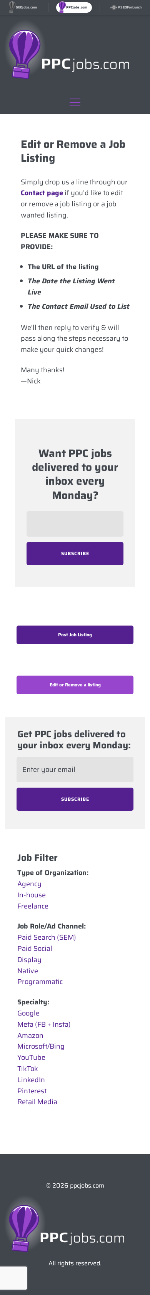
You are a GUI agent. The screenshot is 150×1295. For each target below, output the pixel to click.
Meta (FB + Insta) (44, 1024)
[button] (75, 100)
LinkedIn (31, 1079)
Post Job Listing (75, 634)
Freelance (32, 906)
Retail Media (37, 1101)
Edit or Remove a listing (75, 684)
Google (28, 1013)
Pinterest (32, 1091)
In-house (31, 895)
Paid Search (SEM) (46, 937)
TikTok (27, 1068)
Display (29, 959)
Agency (29, 883)
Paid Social (34, 948)
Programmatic (40, 981)
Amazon (30, 1035)
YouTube (31, 1057)
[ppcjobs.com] (75, 1224)
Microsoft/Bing (41, 1046)
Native (27, 970)
